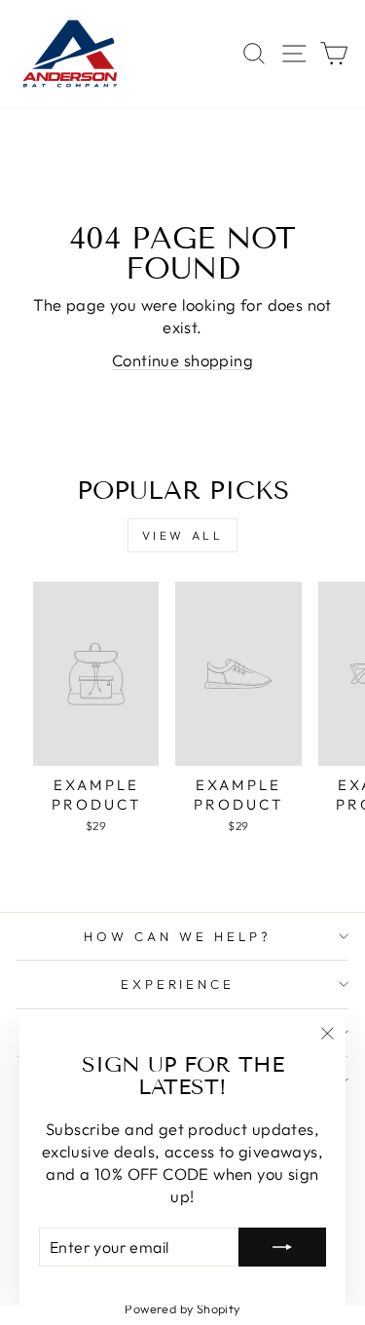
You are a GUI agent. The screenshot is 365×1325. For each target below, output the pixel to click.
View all (183, 535)
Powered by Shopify (182, 1308)
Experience (178, 984)
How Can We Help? (178, 936)
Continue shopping (182, 360)
